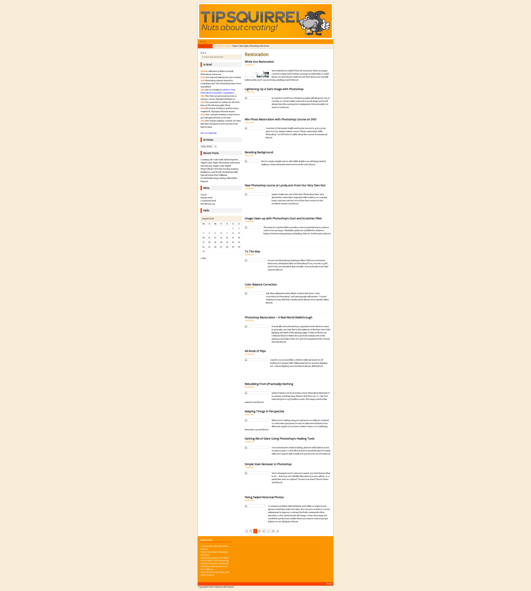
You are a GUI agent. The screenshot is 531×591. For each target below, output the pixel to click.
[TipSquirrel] (265, 21)
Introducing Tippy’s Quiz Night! (237, 46)
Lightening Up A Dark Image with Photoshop (274, 89)
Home (203, 41)
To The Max (252, 251)
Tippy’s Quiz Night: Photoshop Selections (220, 162)
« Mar (203, 258)
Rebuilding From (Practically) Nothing (269, 384)
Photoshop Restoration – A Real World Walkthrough (278, 317)
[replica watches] (203, 53)
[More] (294, 80)
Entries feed (206, 197)
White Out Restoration (259, 61)
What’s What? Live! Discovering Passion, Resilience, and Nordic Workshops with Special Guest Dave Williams (220, 172)
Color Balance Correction (261, 284)
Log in (204, 194)
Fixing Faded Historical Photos (264, 497)
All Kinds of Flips (255, 351)
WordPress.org (208, 204)
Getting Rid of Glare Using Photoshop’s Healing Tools (279, 438)
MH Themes (229, 587)
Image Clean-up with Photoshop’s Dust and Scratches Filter (283, 218)
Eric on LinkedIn (209, 133)
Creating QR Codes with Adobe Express (219, 159)
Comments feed (208, 200)
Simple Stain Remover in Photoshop (268, 464)
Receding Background (259, 152)
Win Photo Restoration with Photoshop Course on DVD (280, 119)
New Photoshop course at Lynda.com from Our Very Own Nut (285, 185)
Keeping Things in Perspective (264, 411)
